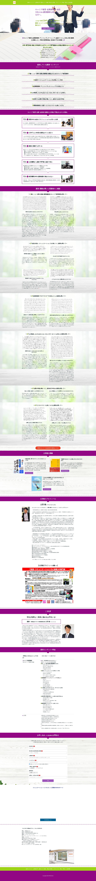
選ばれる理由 (52, 2)
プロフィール (59, 2)
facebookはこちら (48, 819)
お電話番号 (31, 755)
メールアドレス (32, 760)
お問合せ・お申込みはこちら (48, 28)
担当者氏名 (31, 746)
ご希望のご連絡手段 (32, 766)
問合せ (66, 2)
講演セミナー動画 (45, 2)
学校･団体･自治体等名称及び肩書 (35, 750)
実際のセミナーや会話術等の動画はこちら (48, 448)
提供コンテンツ (30, 2)
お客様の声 (37, 2)
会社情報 (70, 2)
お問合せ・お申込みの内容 (33, 775)
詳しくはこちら (65, 470)
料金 (63, 2)
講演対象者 (31, 770)
